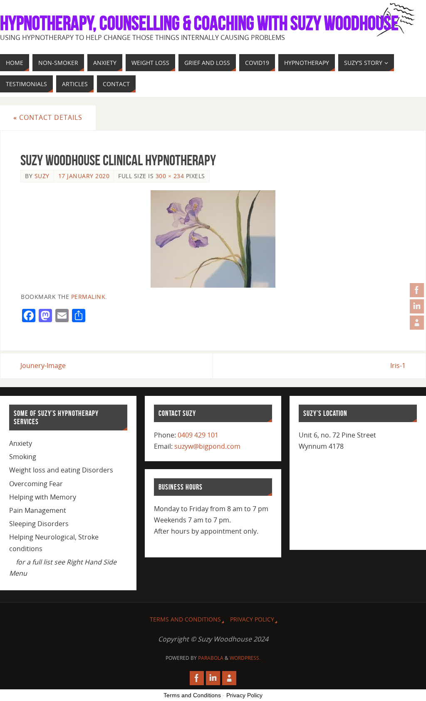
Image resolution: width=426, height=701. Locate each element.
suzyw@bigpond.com (207, 446)
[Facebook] (417, 290)
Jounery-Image (43, 365)
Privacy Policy (252, 619)
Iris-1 (398, 365)
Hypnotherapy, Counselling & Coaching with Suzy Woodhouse (199, 23)
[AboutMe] (417, 323)
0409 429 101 (198, 435)
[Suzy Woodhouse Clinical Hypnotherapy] (213, 239)
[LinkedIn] (417, 306)
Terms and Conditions (185, 619)
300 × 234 (170, 176)
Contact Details (47, 117)
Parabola (210, 657)
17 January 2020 (84, 176)
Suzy (42, 176)
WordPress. (245, 657)
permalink (88, 297)
